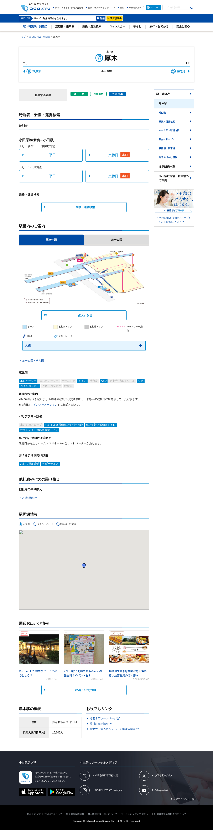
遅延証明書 (116, 18)
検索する (191, 8)
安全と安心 (183, 26)
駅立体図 (51, 239)
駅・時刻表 (163, 93)
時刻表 (162, 112)
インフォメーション (45, 404)
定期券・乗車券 (64, 26)
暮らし (137, 26)
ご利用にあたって (53, 814)
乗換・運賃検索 (91, 26)
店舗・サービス (167, 139)
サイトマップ (34, 814)
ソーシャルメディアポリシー (136, 814)
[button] (84, 566)
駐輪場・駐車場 (167, 148)
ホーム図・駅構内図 (169, 130)
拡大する (83, 315)
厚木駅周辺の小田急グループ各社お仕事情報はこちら (175, 219)
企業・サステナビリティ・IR (101, 7)
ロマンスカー (117, 26)
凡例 (28, 345)
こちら (46, 781)
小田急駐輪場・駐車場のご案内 (174, 178)
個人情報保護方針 (75, 814)
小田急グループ (136, 7)
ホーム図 (116, 239)
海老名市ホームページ (103, 718)
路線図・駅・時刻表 (39, 36)
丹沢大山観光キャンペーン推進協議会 (113, 729)
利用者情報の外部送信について (170, 814)
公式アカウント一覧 (183, 799)
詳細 (102, 18)
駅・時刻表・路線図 (35, 26)
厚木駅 (163, 103)
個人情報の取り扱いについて (102, 814)
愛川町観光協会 (99, 723)
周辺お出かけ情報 (85, 690)
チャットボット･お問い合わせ (69, 7)
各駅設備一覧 (167, 166)
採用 (122, 7)
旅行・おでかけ (159, 26)
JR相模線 (28, 497)
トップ (22, 36)
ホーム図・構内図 (33, 360)
